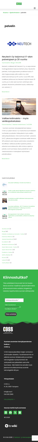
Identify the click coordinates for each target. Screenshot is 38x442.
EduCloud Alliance (7, 236)
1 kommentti (6, 63)
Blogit (13, 63)
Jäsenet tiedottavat (19, 124)
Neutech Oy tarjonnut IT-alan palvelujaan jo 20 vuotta (17, 58)
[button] (34, 8)
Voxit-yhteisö (5, 263)
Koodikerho (5, 242)
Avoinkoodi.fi (5, 229)
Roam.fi (4, 257)
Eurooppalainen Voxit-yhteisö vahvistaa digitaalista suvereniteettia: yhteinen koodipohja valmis (21, 215)
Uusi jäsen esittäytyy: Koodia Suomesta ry (19, 182)
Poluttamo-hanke (7, 252)
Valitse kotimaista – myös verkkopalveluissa (15, 120)
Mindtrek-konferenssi (8, 244)
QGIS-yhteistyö (6, 255)
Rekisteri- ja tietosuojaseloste (24, 437)
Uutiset (4, 260)
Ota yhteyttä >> (9, 399)
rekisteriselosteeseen (12, 307)
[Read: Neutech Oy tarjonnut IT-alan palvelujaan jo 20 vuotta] (19, 44)
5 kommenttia (6, 124)
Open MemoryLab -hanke (9, 247)
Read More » (6, 92)
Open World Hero (7, 250)
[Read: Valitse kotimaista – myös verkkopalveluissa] (19, 106)
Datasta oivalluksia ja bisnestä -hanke (13, 234)
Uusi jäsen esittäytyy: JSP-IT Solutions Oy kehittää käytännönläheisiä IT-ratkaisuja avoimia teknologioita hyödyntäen (21, 208)
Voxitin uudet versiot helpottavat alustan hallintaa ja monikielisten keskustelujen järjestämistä (21, 191)
